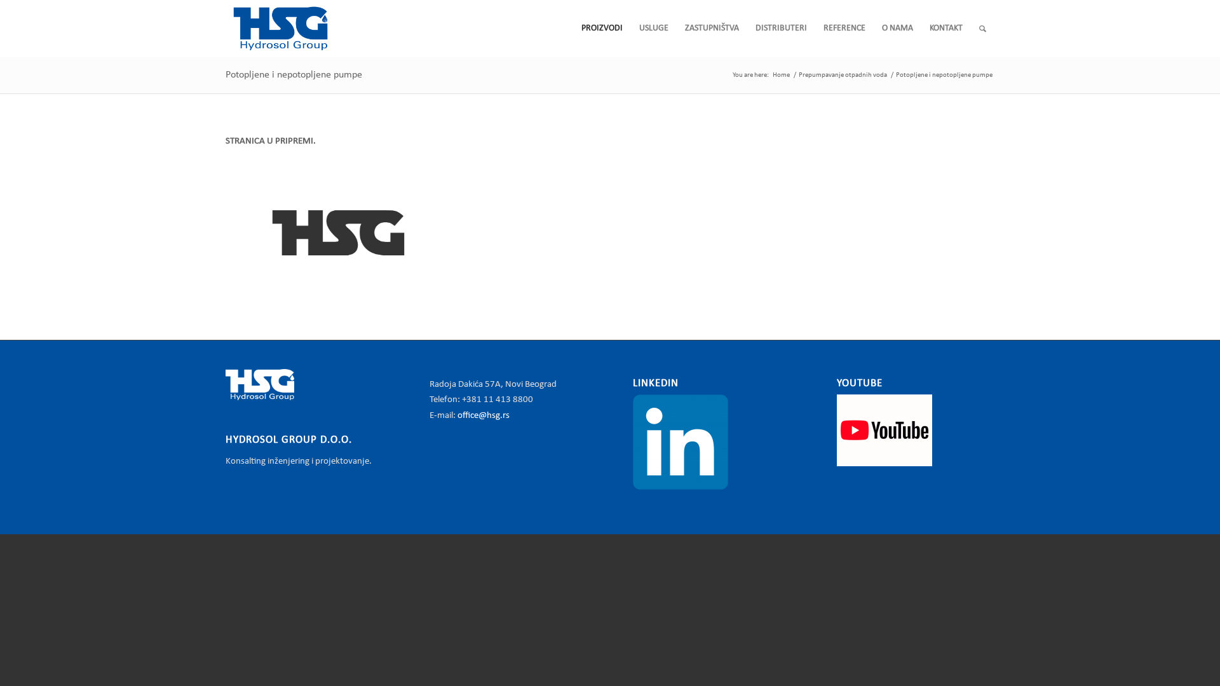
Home (781, 75)
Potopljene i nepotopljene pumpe (294, 75)
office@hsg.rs (484, 415)
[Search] (982, 28)
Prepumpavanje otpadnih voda (843, 75)
